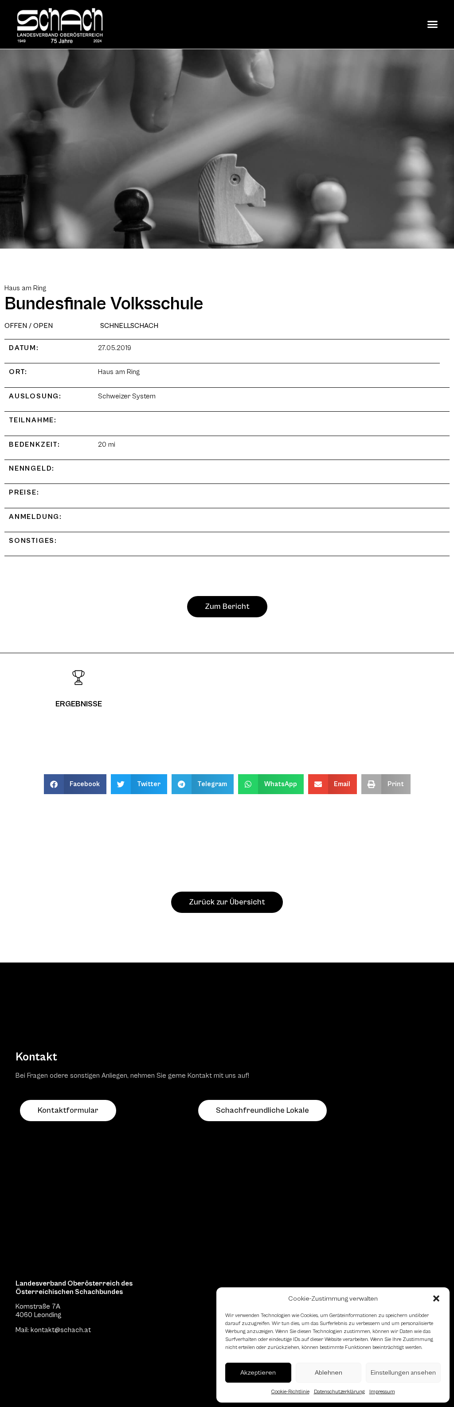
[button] (436, 1298)
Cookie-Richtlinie (290, 1392)
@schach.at (73, 1330)
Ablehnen (328, 1372)
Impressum (382, 1392)
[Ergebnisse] (78, 677)
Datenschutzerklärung (339, 1392)
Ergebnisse (78, 704)
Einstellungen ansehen (403, 1372)
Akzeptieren (258, 1372)
